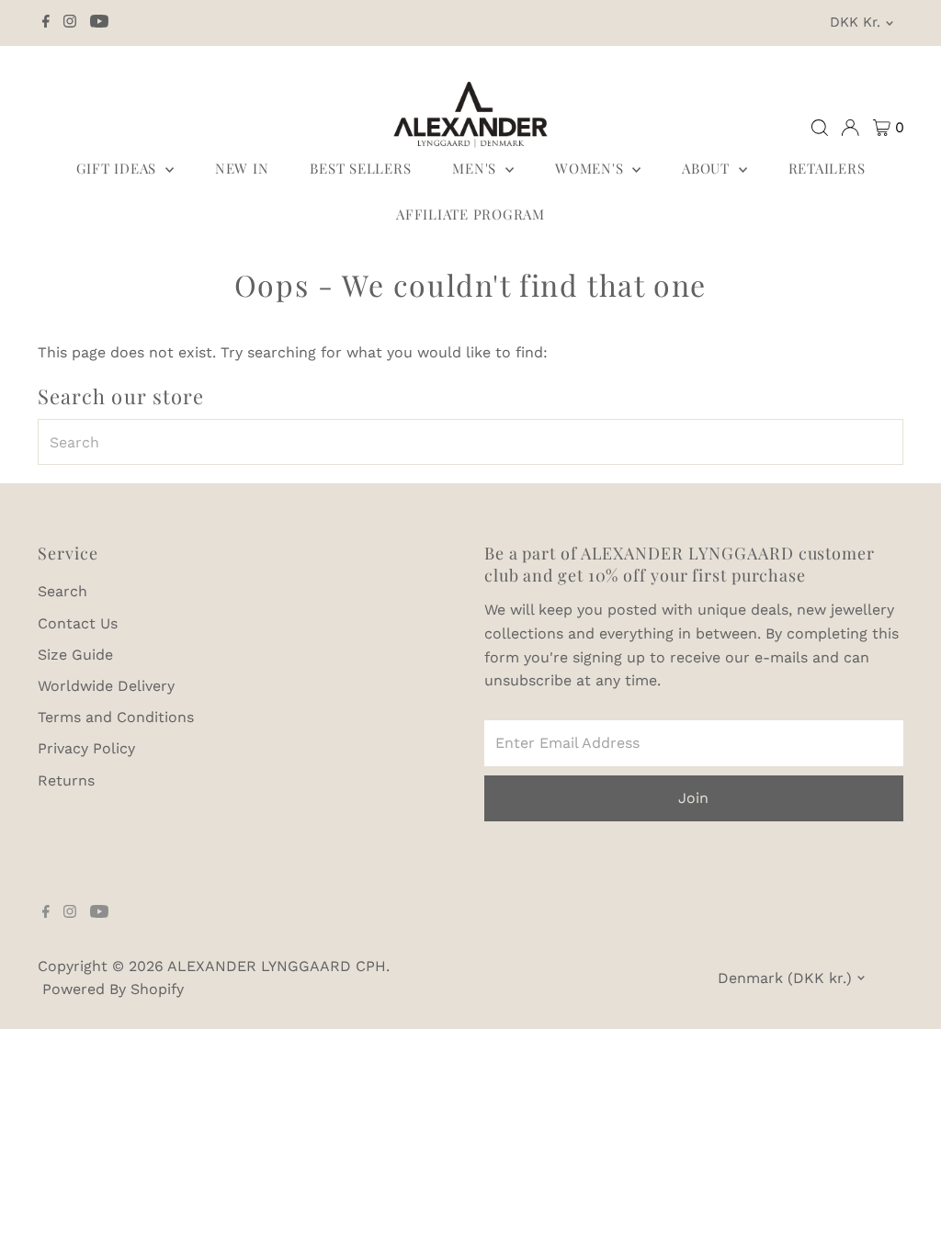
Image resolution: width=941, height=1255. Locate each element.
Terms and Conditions (116, 717)
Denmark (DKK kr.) (785, 978)
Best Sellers (360, 168)
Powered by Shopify (113, 989)
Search (62, 591)
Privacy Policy (86, 748)
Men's (476, 168)
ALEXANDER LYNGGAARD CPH (276, 966)
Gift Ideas (118, 168)
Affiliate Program (470, 214)
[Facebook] (46, 23)
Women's (591, 168)
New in (242, 168)
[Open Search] (819, 127)
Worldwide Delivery (106, 686)
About (708, 168)
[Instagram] (70, 23)
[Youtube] (99, 23)
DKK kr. (855, 22)
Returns (66, 780)
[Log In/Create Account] (850, 127)
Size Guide (75, 654)
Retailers (827, 168)
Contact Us (78, 623)
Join (693, 798)
